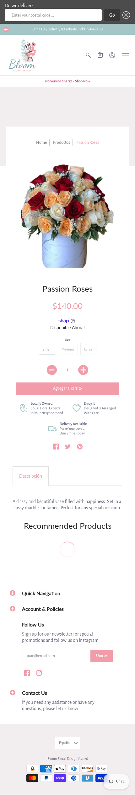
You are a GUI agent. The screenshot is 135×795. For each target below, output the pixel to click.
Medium (68, 349)
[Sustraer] (52, 370)
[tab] (31, 476)
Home (41, 142)
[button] (125, 15)
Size (67, 339)
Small (47, 349)
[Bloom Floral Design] (23, 55)
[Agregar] (83, 370)
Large (88, 349)
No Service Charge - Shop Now (67, 81)
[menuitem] (88, 55)
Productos (61, 142)
